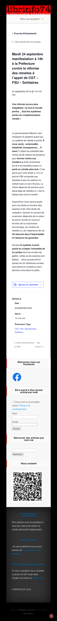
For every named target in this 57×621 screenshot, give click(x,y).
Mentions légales (28, 540)
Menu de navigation (30, 19)
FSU (22, 328)
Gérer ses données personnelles (28, 564)
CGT (17, 328)
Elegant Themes (27, 610)
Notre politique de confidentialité (28, 514)
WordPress (28, 614)
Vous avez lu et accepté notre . (25, 406)
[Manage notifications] (51, 616)
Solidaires (19, 332)
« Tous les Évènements (24, 33)
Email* (15, 422)
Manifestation (31, 328)
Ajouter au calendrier (28, 284)
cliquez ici (38, 578)
